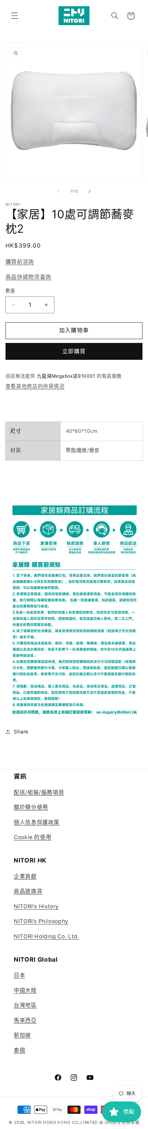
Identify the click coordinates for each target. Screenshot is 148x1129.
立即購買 (74, 351)
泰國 (19, 1050)
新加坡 (22, 1035)
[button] (14, 16)
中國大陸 (25, 990)
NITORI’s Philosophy (41, 921)
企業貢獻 (25, 876)
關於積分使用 (31, 807)
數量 (10, 290)
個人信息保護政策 (37, 822)
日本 (19, 975)
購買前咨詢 (20, 262)
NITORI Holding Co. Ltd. (46, 936)
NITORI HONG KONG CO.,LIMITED (62, 1122)
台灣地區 (25, 1005)
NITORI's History (36, 906)
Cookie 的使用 (32, 837)
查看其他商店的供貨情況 (35, 386)
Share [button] (21, 732)
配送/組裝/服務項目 (39, 792)
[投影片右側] (89, 191)
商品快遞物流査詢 (28, 277)
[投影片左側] (58, 191)
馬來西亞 (25, 1020)
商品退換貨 (28, 891)
